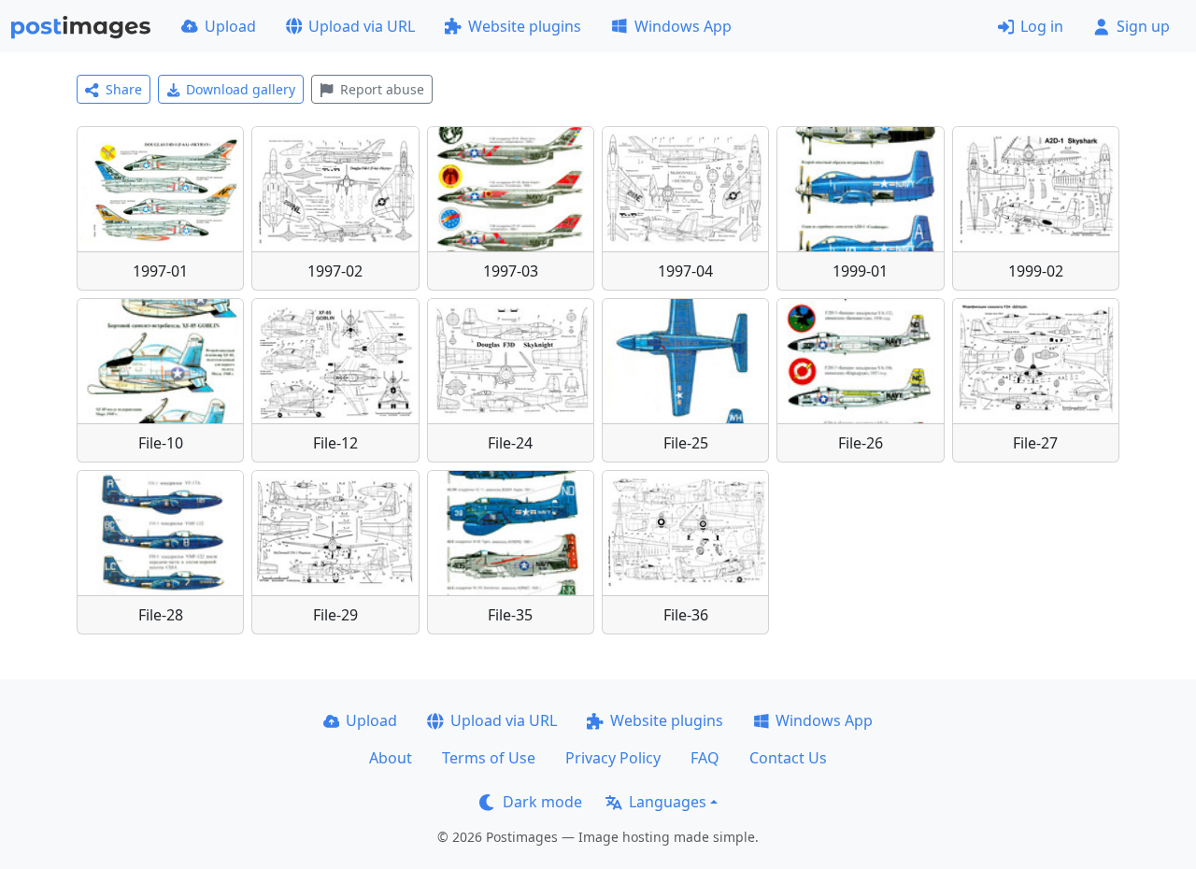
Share (124, 89)
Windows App (683, 26)
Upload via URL (361, 26)
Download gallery (240, 89)
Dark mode (542, 801)
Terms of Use (488, 758)
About (390, 758)
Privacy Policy (613, 758)
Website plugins (524, 26)
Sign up (1143, 26)
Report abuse (382, 89)
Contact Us (788, 758)
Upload (230, 26)
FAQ (705, 758)
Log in (1041, 26)
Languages (667, 801)
